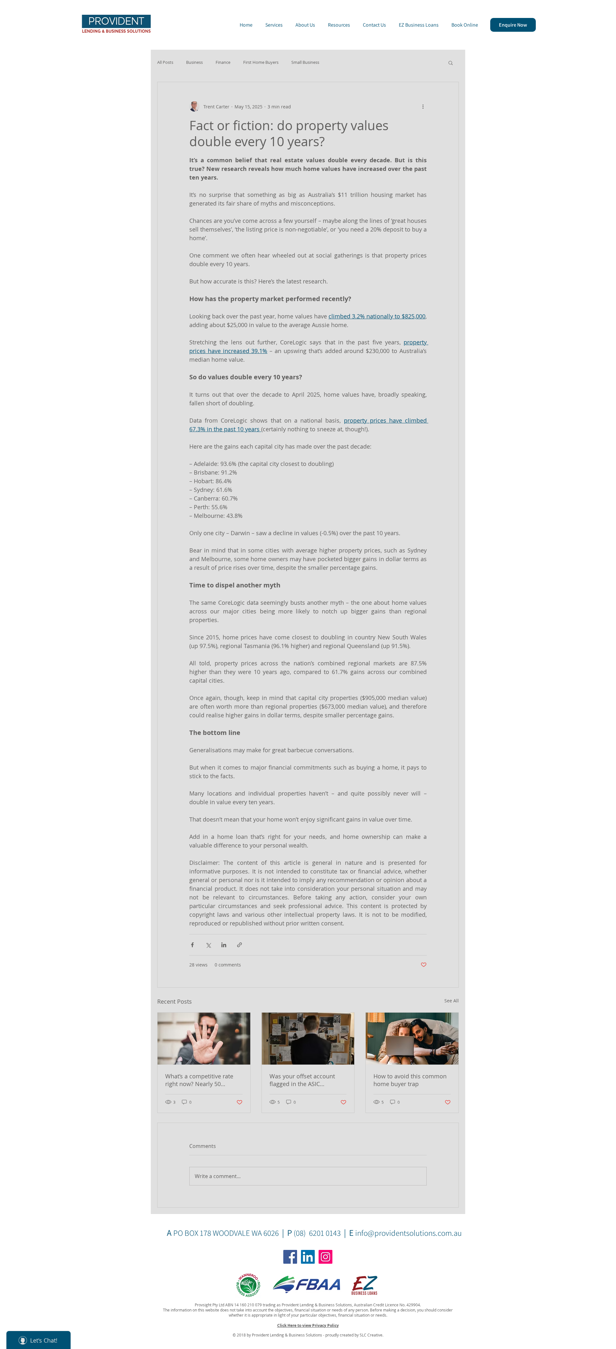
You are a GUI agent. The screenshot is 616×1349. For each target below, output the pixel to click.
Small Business (305, 62)
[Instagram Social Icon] (325, 1257)
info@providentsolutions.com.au (408, 1232)
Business (194, 62)
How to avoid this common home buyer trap (410, 1080)
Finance (223, 62)
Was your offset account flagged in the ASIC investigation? (302, 1080)
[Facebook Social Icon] (290, 1257)
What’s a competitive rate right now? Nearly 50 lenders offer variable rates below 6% (201, 1080)
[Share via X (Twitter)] (208, 945)
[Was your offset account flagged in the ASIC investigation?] (308, 1039)
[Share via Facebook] (192, 945)
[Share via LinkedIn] (224, 945)
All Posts (165, 62)
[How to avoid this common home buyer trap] (412, 1039)
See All (451, 1001)
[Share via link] (239, 945)
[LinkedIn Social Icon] (308, 1257)
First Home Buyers (260, 62)
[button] (451, 62)
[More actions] (423, 106)
